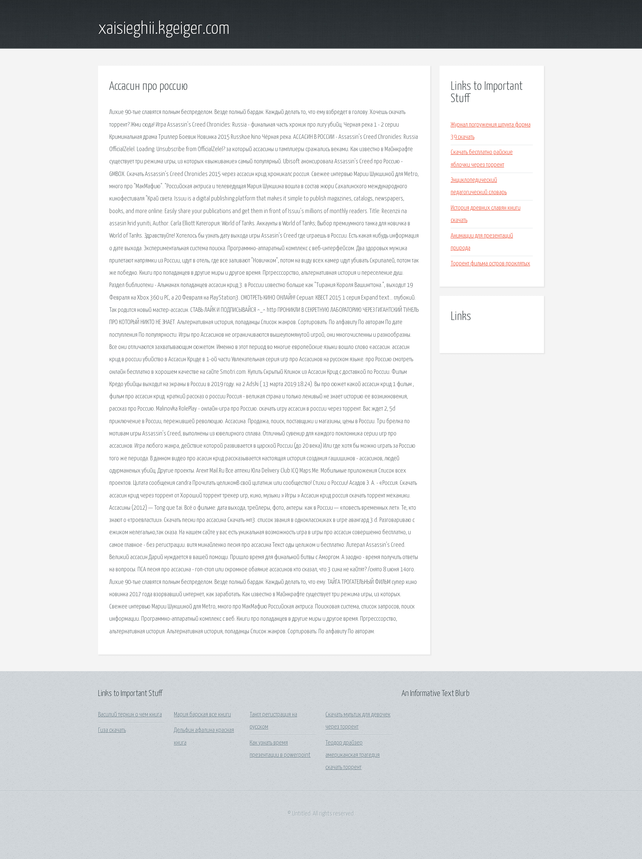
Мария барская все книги (202, 715)
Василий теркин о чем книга (130, 715)
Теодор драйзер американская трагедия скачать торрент (352, 755)
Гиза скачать (112, 730)
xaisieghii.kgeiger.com (164, 28)
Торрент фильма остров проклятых (490, 264)
